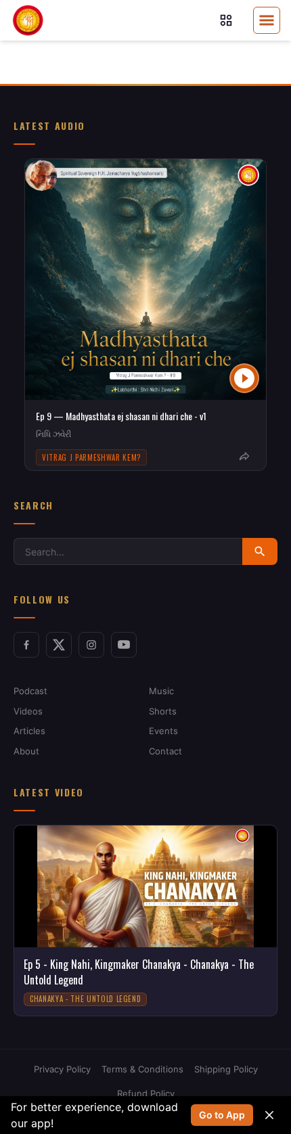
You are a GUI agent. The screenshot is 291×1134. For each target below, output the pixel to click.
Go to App (222, 1114)
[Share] (244, 457)
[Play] (244, 378)
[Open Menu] (266, 20)
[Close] (269, 1115)
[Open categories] (226, 20)
